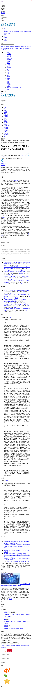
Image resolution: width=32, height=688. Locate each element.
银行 (5, 136)
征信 (5, 118)
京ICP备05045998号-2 (18, 654)
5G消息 (5, 124)
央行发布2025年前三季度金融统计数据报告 (15, 553)
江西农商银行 (7, 612)
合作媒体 (13, 645)
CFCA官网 (3, 647)
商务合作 (18, 645)
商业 (28, 305)
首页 (5, 28)
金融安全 (13, 48)
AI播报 (5, 39)
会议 (13, 31)
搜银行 (5, 41)
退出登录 (3, 13)
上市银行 (6, 130)
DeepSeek (9, 55)
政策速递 (7, 33)
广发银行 (6, 128)
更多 (9, 317)
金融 (16, 265)
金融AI (28, 46)
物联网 (9, 48)
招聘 (10, 31)
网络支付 (23, 46)
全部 (6, 49)
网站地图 (23, 645)
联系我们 (8, 645)
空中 (22, 155)
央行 (5, 619)
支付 (5, 109)
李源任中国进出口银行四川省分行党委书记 (18, 561)
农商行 (5, 131)
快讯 (7, 31)
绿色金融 (6, 127)
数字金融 (3, 46)
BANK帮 (9, 84)
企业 (24, 155)
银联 (5, 110)
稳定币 (7, 46)
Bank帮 (2, 49)
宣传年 (5, 37)
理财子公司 (7, 125)
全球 (9, 270)
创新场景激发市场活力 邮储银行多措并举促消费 (17, 544)
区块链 (8, 63)
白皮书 (5, 112)
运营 (16, 298)
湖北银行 (6, 626)
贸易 (11, 302)
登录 (2, 1)
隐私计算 (12, 46)
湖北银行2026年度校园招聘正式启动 (13, 628)
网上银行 (6, 116)
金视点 (25, 31)
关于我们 (3, 645)
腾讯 (23, 291)
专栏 (5, 36)
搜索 (2, 43)
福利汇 (21, 31)
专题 (5, 34)
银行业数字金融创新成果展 (23, 48)
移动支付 (21, 273)
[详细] (10, 599)
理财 (18, 31)
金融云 (5, 48)
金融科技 (3, 156)
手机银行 (6, 122)
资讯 (5, 30)
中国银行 (6, 115)
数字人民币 (18, 46)
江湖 (15, 31)
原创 (5, 31)
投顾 (5, 113)
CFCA (5, 119)
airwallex (6, 283)
